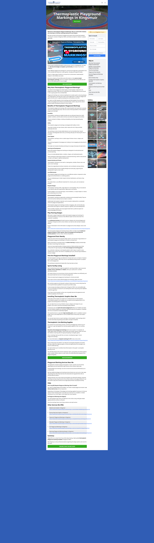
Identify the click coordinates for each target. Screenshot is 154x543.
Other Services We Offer (94, 92)
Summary (91, 94)
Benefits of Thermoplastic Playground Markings (94, 67)
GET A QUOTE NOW (67, 84)
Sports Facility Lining (93, 77)
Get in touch (77, 21)
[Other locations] (102, 2)
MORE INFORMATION (67, 357)
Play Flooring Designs (94, 70)
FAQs (90, 90)
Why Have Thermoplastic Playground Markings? (94, 63)
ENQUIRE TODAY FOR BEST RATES (67, 446)
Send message (97, 55)
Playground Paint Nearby (94, 72)
